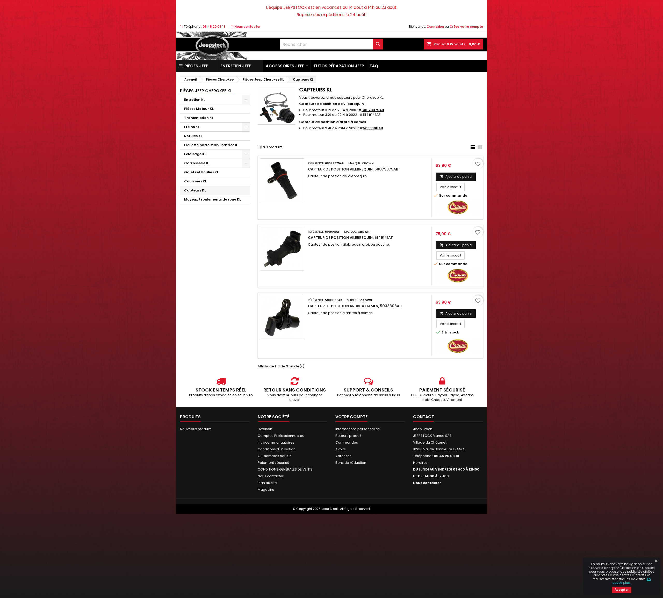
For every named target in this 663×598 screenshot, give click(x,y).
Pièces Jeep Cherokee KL (206, 91)
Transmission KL (198, 117)
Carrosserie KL (197, 163)
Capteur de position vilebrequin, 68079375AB (353, 169)
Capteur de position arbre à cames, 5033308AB (355, 306)
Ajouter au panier (456, 176)
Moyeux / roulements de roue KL (212, 199)
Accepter (622, 590)
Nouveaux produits (196, 428)
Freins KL (191, 126)
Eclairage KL (195, 154)
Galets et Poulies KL (201, 172)
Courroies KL (195, 181)
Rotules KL (193, 135)
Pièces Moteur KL (199, 108)
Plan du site (267, 482)
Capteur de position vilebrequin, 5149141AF (350, 237)
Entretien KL (194, 99)
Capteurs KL (195, 190)
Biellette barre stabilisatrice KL (211, 145)
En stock (451, 332)
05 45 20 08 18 (214, 26)
